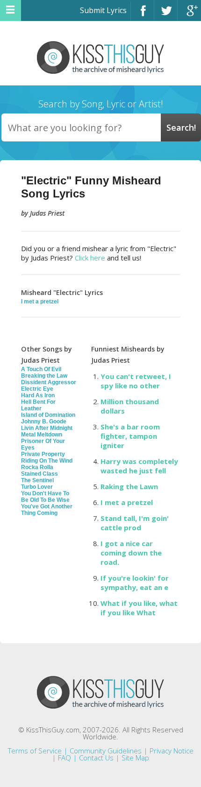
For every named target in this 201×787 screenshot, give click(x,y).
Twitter (165, 14)
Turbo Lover (37, 487)
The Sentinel (37, 480)
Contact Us (96, 757)
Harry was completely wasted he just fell (139, 466)
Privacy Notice (172, 750)
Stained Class (39, 474)
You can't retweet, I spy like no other (135, 381)
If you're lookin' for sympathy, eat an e (134, 582)
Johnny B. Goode (43, 421)
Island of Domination (48, 415)
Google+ (189, 14)
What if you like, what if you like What (139, 607)
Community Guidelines (106, 750)
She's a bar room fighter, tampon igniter (130, 436)
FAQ (64, 757)
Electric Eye (37, 389)
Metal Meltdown (41, 434)
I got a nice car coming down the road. (131, 553)
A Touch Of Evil (41, 369)
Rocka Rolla (37, 467)
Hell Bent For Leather (38, 405)
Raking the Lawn (129, 486)
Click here (90, 257)
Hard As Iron (38, 395)
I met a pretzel (39, 301)
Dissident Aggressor (48, 382)
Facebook (142, 14)
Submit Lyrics (103, 10)
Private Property (43, 454)
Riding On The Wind (46, 460)
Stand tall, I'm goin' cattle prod (134, 522)
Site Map (135, 757)
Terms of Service (35, 750)
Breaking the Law (44, 375)
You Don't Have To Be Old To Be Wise (45, 496)
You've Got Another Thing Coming (46, 509)
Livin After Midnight (46, 428)
